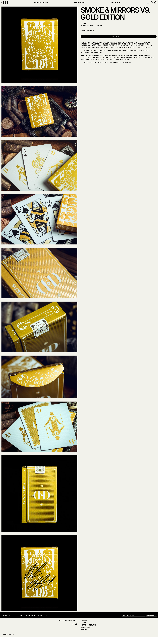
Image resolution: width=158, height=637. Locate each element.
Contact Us (85, 629)
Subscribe (150, 615)
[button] (152, 2)
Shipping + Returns (88, 625)
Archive (84, 621)
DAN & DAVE (10, 634)
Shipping (83, 25)
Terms (83, 623)
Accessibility (86, 627)
